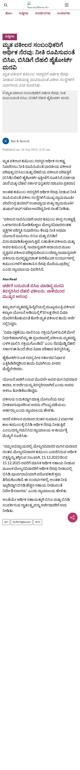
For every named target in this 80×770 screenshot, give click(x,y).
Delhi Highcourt (22, 522)
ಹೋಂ (8, 13)
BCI (6, 522)
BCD (37, 522)
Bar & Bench (20, 141)
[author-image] (5, 141)
